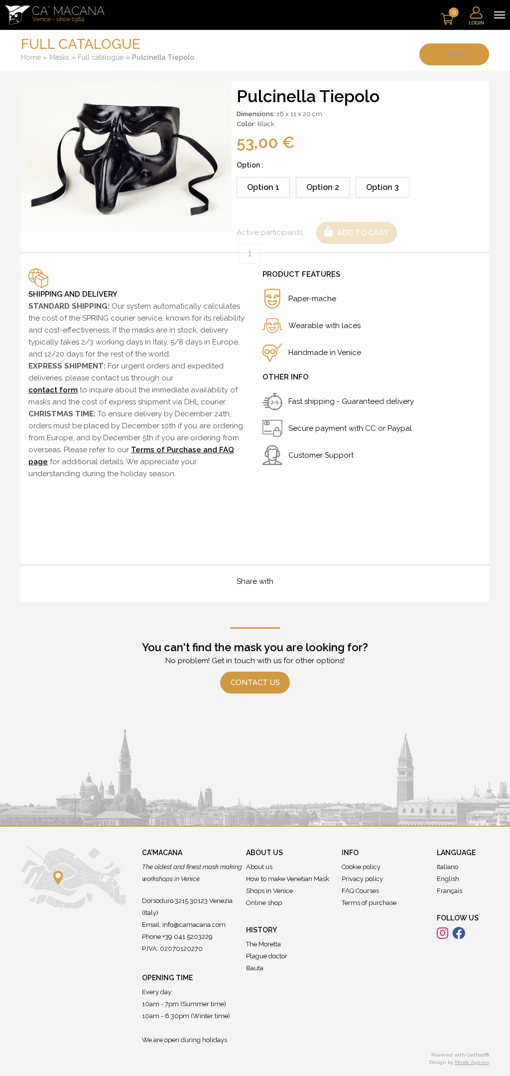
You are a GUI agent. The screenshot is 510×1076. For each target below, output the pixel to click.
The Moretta (263, 944)
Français (449, 891)
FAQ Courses (360, 891)
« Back (454, 54)
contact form (53, 389)
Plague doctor (266, 956)
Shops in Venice (269, 891)
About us (259, 867)
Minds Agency (472, 1062)
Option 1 (263, 187)
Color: (246, 124)
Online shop (264, 902)
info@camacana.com (194, 924)
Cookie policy (361, 867)
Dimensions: (256, 114)
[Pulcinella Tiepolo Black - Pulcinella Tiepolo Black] (126, 156)
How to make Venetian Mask (287, 879)
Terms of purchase (369, 902)
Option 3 (382, 187)
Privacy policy (362, 879)
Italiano (447, 867)
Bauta (254, 968)
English (448, 879)
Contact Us (255, 682)
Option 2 (322, 187)
